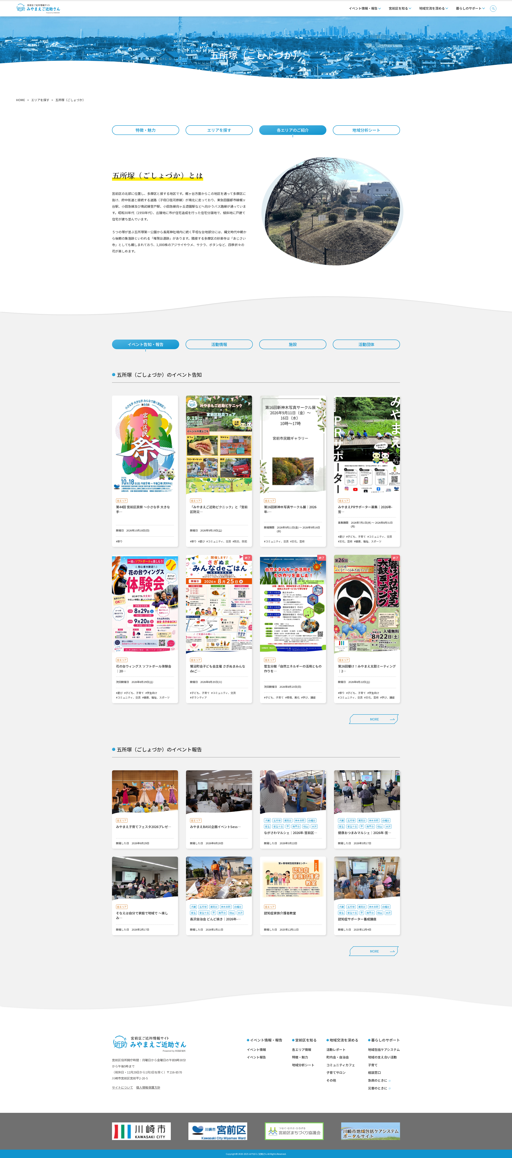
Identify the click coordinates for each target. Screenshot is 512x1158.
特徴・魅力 (146, 130)
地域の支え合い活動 (382, 1057)
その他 (331, 1080)
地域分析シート (366, 130)
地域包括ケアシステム (384, 1049)
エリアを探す (219, 130)
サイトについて (122, 1087)
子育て (373, 1064)
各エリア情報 (301, 1049)
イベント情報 (256, 1049)
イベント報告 (256, 1057)
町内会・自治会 (337, 1057)
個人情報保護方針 (148, 1087)
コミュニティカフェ (340, 1064)
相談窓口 (374, 1072)
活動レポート (336, 1049)
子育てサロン (336, 1072)
